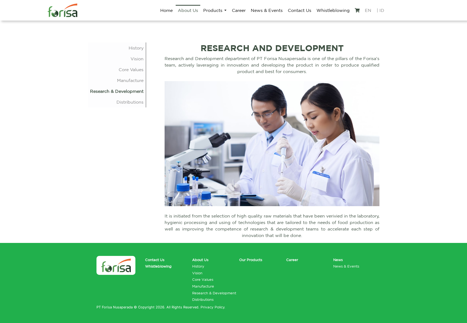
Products (212, 10)
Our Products (250, 260)
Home (166, 10)
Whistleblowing (333, 10)
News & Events (267, 10)
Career (239, 10)
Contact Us (299, 10)
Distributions (130, 102)
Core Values (131, 69)
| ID (380, 10)
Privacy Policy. (213, 307)
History (136, 47)
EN (368, 10)
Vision (137, 58)
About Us (188, 10)
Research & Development (117, 91)
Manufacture (130, 80)
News (338, 260)
